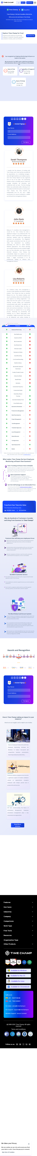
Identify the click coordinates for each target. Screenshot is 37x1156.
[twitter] (23, 1044)
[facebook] (17, 1044)
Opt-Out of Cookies (8, 1152)
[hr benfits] (18, 806)
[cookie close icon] (29, 1144)
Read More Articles (17, 825)
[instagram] (20, 1044)
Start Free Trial (30, 35)
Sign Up (23, 2)
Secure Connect (22, 1013)
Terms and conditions (18, 1029)
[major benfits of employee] (18, 774)
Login (18, 2)
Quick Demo (29, 2)
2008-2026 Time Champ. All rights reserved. (19, 1025)
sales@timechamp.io (18, 1006)
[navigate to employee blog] (18, 743)
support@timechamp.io (27, 454)
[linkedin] (26, 1044)
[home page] (7, 3)
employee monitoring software (26, 487)
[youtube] (30, 1044)
